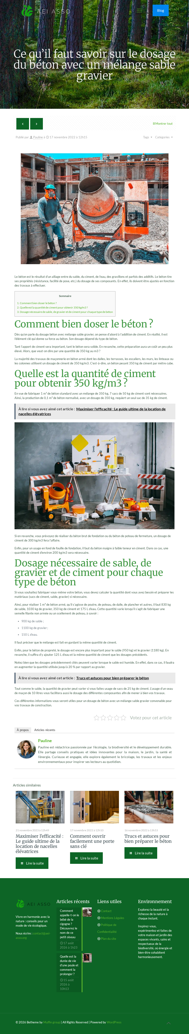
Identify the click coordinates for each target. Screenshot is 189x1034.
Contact (106, 911)
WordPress (114, 1022)
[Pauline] (26, 757)
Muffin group (51, 1022)
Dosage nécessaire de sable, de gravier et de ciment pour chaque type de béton (65, 312)
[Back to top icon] (168, 1023)
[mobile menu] (139, 10)
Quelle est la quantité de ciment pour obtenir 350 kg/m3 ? (52, 307)
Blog (160, 10)
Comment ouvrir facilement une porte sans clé (92, 841)
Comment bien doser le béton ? (37, 303)
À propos (23, 730)
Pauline (38, 137)
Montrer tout (164, 123)
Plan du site (108, 938)
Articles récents (44, 730)
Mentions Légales (112, 918)
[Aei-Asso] (45, 10)
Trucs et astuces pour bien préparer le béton (148, 838)
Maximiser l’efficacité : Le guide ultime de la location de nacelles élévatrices (39, 843)
